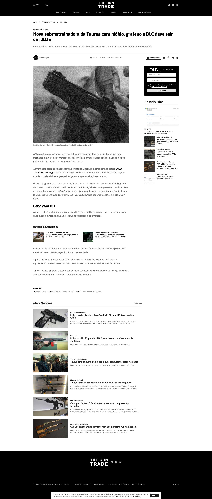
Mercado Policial (68, 292)
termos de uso (170, 85)
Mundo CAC (100, 13)
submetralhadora (88, 292)
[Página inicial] (99, 462)
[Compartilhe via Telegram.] (173, 57)
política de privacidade (159, 86)
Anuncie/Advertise (144, 13)
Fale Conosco (124, 485)
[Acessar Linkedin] (177, 5)
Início (35, 22)
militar (78, 292)
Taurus (99, 292)
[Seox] (176, 484)
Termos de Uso (99, 485)
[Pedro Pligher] (36, 57)
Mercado (76, 13)
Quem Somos (112, 485)
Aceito (154, 495)
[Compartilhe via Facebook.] (164, 57)
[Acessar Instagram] (168, 5)
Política (87, 13)
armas (58, 292)
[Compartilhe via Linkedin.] (177, 57)
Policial (45, 292)
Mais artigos (138, 303)
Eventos (113, 13)
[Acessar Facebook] (173, 5)
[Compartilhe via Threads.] (168, 57)
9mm (51, 292)
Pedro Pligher (44, 58)
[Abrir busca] (46, 5)
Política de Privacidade (83, 485)
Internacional (127, 13)
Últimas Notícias (60, 13)
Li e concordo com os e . (163, 85)
